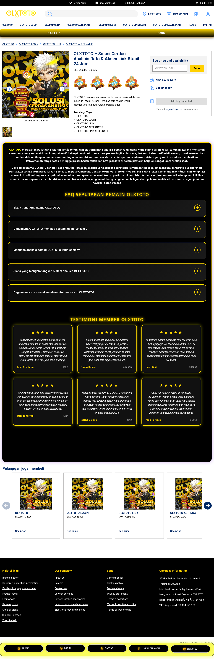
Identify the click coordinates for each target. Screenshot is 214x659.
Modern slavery (115, 588)
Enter (197, 68)
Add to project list (181, 101)
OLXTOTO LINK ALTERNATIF (167, 25)
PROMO (25, 649)
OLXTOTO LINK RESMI (134, 25)
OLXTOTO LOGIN (28, 25)
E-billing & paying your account (19, 588)
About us (60, 577)
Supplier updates (11, 615)
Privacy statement (117, 593)
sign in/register (174, 109)
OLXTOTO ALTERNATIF (79, 25)
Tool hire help (9, 620)
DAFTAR (207, 25)
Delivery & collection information (20, 583)
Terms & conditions (117, 599)
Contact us (61, 588)
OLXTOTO (7, 25)
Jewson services (64, 593)
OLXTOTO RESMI (107, 25)
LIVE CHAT (192, 649)
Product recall (10, 593)
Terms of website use (119, 609)
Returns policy (10, 604)
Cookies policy (115, 583)
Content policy (115, 577)
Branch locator (10, 577)
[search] (91, 13)
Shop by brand (10, 609)
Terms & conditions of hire (121, 604)
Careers (59, 583)
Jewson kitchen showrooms (70, 599)
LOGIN (192, 25)
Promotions (8, 599)
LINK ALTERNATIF (151, 649)
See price (20, 531)
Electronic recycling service (70, 609)
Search (49, 13)
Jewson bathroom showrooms (71, 604)
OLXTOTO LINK (52, 25)
